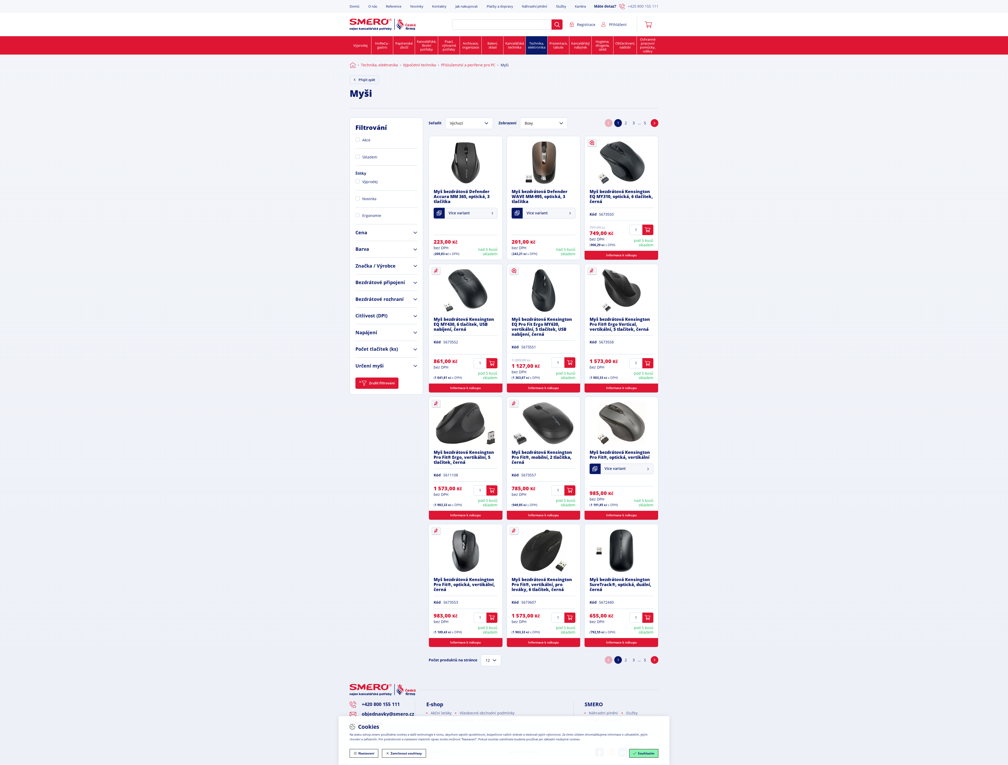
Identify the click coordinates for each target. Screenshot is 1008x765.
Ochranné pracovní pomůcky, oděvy (647, 45)
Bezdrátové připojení (380, 282)
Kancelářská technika (514, 45)
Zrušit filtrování (382, 383)
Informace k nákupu (621, 255)
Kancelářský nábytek (580, 45)
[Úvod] (353, 65)
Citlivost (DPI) (371, 315)
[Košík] (650, 25)
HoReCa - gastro (382, 45)
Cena (361, 232)
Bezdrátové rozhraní (379, 299)
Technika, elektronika (536, 45)
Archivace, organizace (470, 45)
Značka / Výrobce (375, 266)
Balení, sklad (492, 45)
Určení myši (369, 366)
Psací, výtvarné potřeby (449, 45)
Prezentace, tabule (558, 45)
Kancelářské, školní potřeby (426, 45)
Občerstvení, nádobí (625, 45)
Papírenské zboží (404, 45)
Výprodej (360, 45)
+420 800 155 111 (643, 6)
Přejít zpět (367, 79)
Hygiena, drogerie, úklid (603, 45)
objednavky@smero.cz (388, 714)
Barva (362, 249)
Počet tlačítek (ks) (376, 349)
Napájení (366, 332)
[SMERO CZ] (383, 24)
